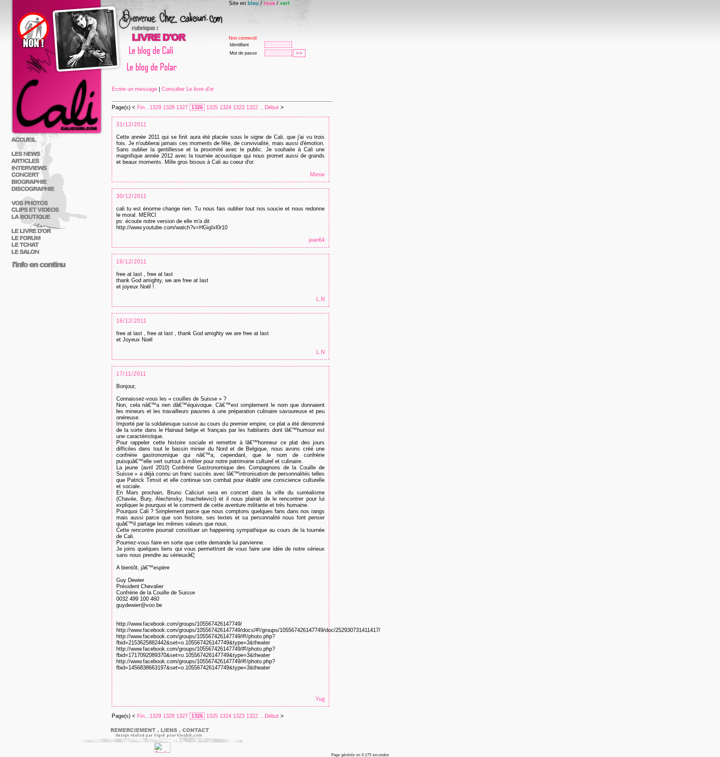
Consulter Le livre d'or (188, 89)
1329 (155, 107)
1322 (252, 107)
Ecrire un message (134, 89)
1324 (225, 107)
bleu (253, 3)
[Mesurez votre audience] (162, 751)
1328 (169, 107)
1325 (212, 107)
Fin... (143, 107)
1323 (239, 107)
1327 (182, 107)
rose (269, 3)
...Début (269, 107)
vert (285, 3)
